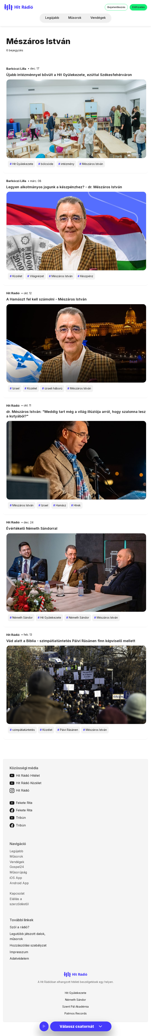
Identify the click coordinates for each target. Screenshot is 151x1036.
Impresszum (19, 952)
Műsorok (74, 18)
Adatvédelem (19, 958)
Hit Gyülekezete (21, 164)
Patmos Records (75, 1013)
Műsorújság (18, 872)
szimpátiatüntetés (22, 729)
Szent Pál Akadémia (75, 1006)
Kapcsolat (17, 893)
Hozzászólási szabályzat (28, 945)
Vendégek (98, 18)
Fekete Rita (24, 803)
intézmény (66, 164)
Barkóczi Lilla (16, 69)
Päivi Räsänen (67, 729)
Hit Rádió (13, 293)
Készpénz (85, 276)
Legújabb (52, 18)
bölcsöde (45, 164)
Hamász (59, 505)
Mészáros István (91, 164)
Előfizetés (138, 7)
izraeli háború (52, 388)
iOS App (16, 878)
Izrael (14, 388)
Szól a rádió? (19, 927)
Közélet (16, 276)
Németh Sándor (21, 617)
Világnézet (35, 276)
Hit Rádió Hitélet (28, 775)
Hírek (76, 505)
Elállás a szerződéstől (19, 901)
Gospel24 (17, 867)
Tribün (21, 818)
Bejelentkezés (116, 7)
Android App (19, 883)
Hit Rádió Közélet (28, 783)
